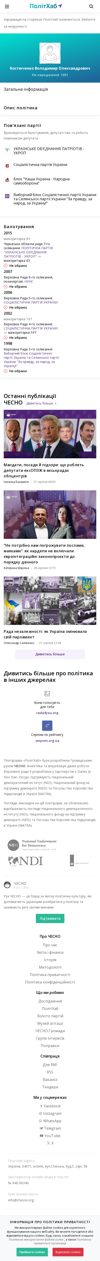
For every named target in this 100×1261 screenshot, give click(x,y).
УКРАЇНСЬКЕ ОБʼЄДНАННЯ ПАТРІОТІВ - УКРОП (48, 151)
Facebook (52, 1106)
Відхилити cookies (68, 1252)
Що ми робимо (50, 992)
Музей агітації (50, 1023)
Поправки (50, 1045)
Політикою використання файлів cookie (36, 1240)
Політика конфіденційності (50, 982)
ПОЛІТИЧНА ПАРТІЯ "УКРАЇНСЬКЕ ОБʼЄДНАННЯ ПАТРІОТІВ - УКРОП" (28, 252)
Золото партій (50, 1015)
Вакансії (50, 1079)
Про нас (50, 944)
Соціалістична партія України (40, 164)
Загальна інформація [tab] (26, 89)
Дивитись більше (39, 403)
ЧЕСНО (19, 883)
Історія (50, 959)
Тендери (50, 1087)
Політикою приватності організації (62, 1241)
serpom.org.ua (47, 740)
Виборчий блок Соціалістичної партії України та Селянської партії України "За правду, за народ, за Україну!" (54, 199)
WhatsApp (51, 1120)
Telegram (52, 1128)
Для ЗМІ (50, 1064)
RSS (50, 1072)
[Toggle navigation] (7, 6)
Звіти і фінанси (50, 952)
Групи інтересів (50, 1038)
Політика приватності (50, 974)
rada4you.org (47, 713)
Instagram (51, 1113)
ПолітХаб (50, 1008)
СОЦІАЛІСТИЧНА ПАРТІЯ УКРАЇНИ (31, 302)
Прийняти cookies (32, 1252)
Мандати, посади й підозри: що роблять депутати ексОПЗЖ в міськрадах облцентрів (44, 470)
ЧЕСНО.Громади (50, 1030)
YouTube (51, 1135)
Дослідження (50, 1001)
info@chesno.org (21, 1200)
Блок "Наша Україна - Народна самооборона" (41, 181)
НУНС (28, 281)
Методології (50, 967)
